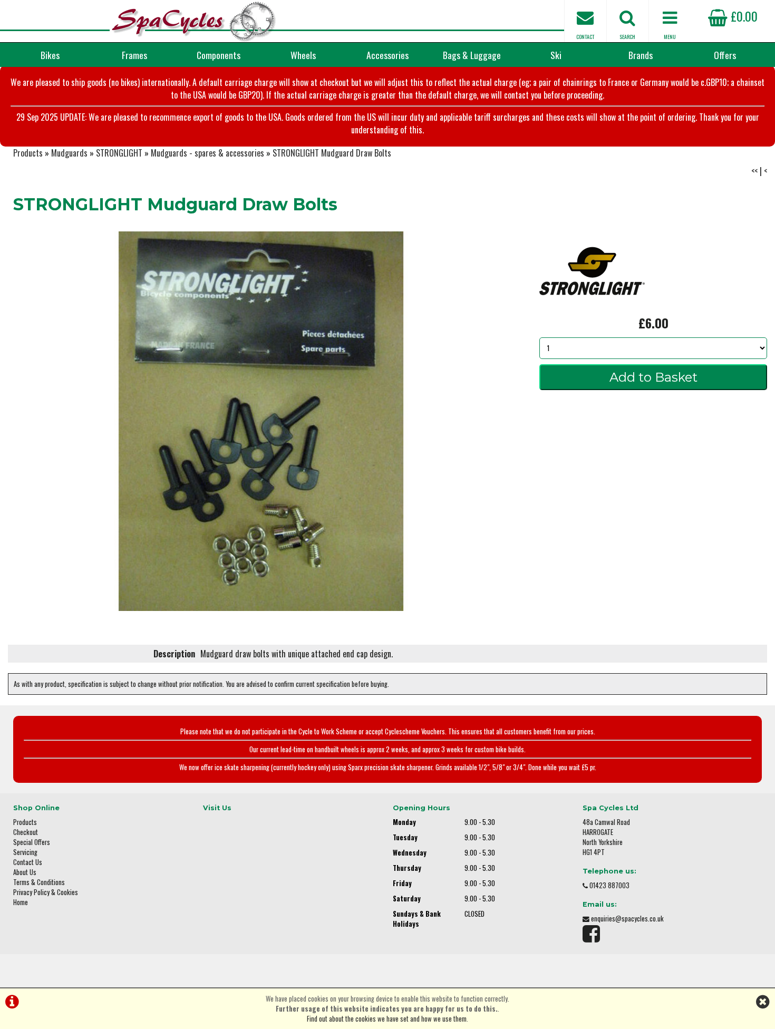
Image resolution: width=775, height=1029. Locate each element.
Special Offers (31, 842)
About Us (24, 872)
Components (218, 55)
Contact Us (27, 862)
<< (754, 170)
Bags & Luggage (472, 55)
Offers (725, 55)
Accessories (387, 55)
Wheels (303, 55)
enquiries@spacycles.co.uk (627, 919)
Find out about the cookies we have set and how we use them (387, 1019)
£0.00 (743, 15)
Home (20, 902)
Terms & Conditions (39, 882)
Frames (134, 55)
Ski (555, 55)
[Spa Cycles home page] (194, 21)
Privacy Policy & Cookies (45, 892)
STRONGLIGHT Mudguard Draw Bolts (332, 153)
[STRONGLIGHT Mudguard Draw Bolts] (261, 421)
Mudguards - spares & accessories (207, 153)
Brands (640, 55)
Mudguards (69, 153)
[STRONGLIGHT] (592, 306)
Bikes (50, 55)
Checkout (25, 832)
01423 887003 (609, 885)
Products (28, 153)
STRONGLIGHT (119, 153)
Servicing (25, 852)
